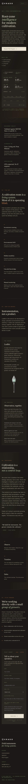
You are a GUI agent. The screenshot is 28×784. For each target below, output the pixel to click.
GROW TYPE (6, 689)
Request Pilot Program (10, 48)
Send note (14, 716)
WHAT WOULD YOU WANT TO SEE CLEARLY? (11, 703)
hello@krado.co (5, 764)
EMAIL (5, 682)
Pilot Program (5, 757)
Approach (4, 755)
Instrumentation (5, 753)
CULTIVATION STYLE (9, 695)
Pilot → (23, 3)
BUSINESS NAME (8, 675)
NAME (5, 668)
